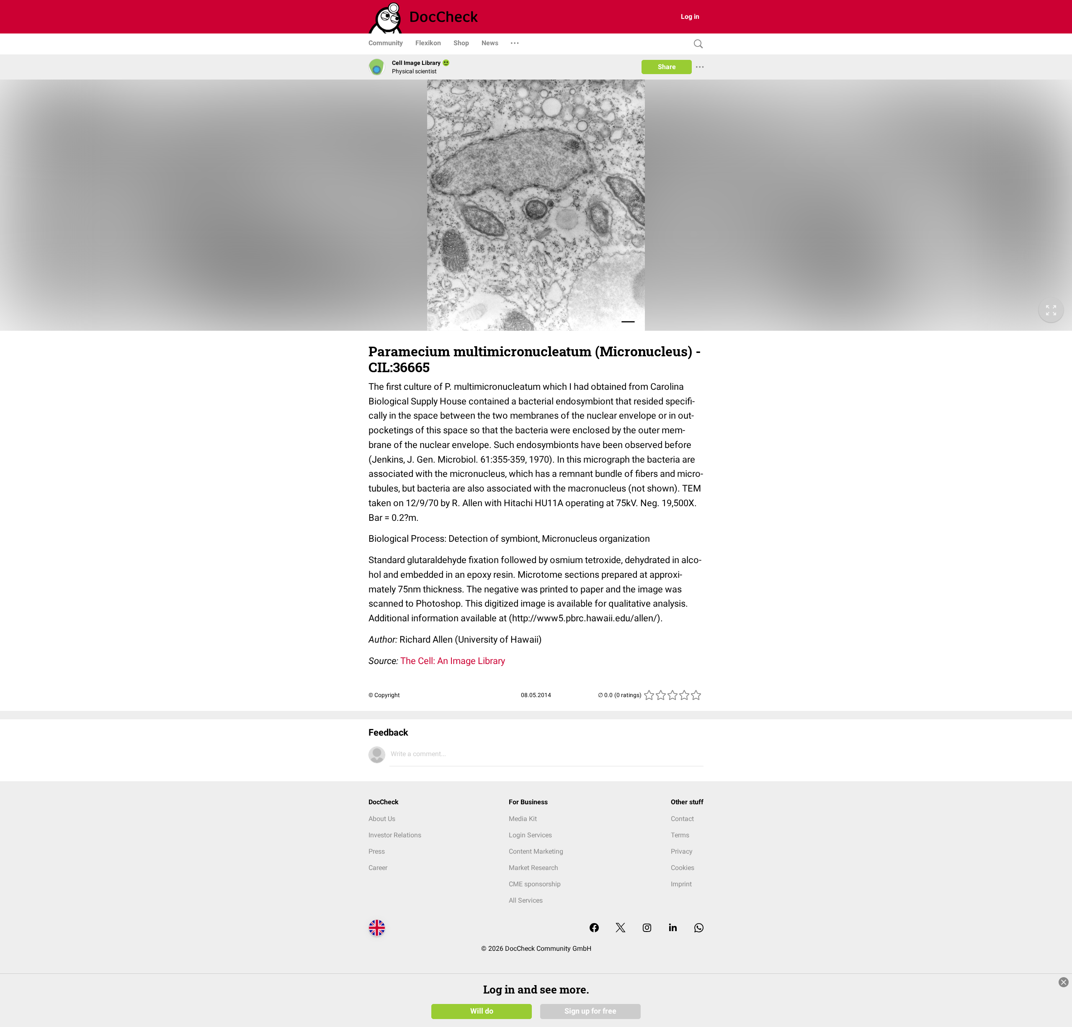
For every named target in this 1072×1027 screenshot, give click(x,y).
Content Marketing (536, 851)
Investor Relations (394, 835)
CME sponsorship (535, 884)
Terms (680, 835)
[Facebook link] (594, 928)
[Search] (696, 44)
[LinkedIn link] (673, 928)
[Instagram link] (647, 928)
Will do (481, 1011)
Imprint (681, 884)
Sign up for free (590, 1011)
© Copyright (384, 695)
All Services (526, 900)
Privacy (682, 851)
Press (376, 851)
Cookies (682, 868)
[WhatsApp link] (699, 928)
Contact (682, 819)
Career (377, 868)
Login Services (530, 835)
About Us (381, 819)
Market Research (533, 868)
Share (667, 67)
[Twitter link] (621, 928)
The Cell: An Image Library (452, 661)
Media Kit (523, 819)
